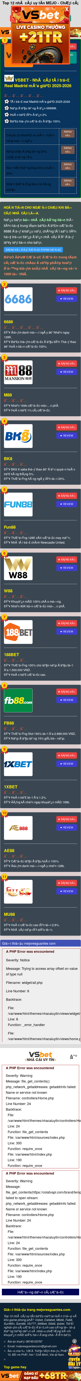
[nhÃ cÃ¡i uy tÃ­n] (40, 1056)
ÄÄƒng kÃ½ (68, 133)
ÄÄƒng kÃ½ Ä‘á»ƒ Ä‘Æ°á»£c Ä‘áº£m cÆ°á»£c (33, 249)
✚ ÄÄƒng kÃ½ (67, 290)
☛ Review (66, 298)
